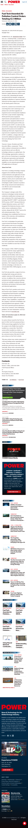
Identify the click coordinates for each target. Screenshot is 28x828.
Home (2, 4)
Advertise (4, 779)
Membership (11, 779)
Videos (5, 442)
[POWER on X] (10, 736)
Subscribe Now (13, 492)
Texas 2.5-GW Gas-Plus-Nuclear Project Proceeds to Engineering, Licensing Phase (18, 584)
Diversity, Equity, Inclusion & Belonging (11, 783)
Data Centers (14, 503)
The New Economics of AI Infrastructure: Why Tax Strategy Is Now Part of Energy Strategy (18, 562)
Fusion (12, 591)
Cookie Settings (6, 785)
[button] (2, 2)
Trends (12, 547)
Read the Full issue (8, 687)
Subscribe (20, 799)
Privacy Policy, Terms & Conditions (10, 781)
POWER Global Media (10, 458)
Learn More (7, 770)
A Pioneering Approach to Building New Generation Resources (18, 683)
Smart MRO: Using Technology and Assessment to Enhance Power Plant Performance (12, 420)
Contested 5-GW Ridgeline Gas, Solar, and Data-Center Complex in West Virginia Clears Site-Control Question (18, 574)
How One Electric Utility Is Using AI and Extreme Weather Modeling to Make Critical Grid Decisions (13, 432)
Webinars (6, 385)
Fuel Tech (21, 380)
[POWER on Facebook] (8, 736)
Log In (24, 2)
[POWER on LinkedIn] (13, 736)
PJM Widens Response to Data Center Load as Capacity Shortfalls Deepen (18, 551)
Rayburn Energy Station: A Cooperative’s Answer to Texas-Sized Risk (19, 671)
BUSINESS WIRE (17, 37)
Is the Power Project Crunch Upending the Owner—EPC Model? (18, 659)
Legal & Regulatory (16, 525)
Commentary (14, 514)
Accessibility (14, 785)
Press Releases (9, 4)
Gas (15, 666)
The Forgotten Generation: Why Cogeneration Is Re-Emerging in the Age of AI (18, 540)
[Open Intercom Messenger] (24, 823)
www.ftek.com (15, 311)
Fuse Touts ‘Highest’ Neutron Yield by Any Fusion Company (17, 594)
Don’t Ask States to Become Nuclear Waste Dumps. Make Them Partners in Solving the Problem (17, 518)
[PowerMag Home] (14, 2)
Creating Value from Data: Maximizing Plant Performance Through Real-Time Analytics (13, 403)
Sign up (9, 811)
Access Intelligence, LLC (13, 818)
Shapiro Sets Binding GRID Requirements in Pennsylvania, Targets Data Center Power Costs (18, 529)
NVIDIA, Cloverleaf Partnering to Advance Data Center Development (17, 507)
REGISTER (4, 411)
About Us (18, 779)
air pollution (13, 380)
